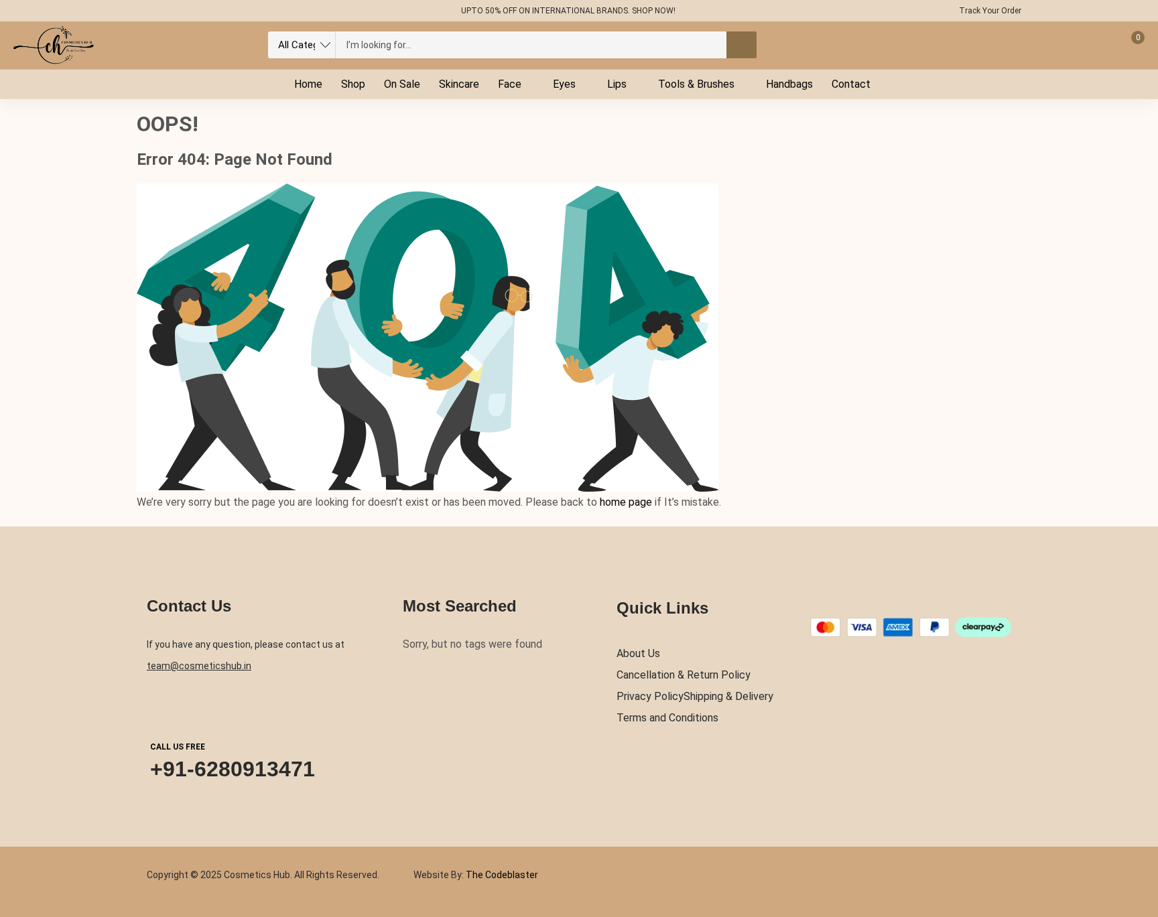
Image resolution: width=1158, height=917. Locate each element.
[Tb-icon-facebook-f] (144, 10)
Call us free (177, 747)
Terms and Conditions (667, 717)
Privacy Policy (650, 696)
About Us (638, 653)
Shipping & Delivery (728, 696)
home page (626, 502)
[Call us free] (163, 707)
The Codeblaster (501, 874)
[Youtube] (222, 10)
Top (1137, 852)
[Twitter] (170, 10)
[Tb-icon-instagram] (196, 10)
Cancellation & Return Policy (684, 674)
